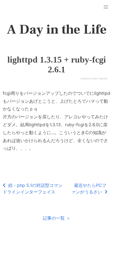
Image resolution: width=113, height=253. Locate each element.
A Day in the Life (57, 29)
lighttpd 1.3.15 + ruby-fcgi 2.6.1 (56, 64)
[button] (106, 7)
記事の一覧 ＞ (56, 218)
